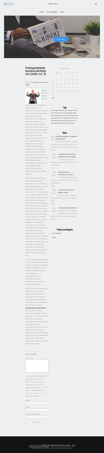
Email (27, 407)
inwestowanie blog (70, 120)
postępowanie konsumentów (35, 308)
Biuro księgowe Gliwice (57, 113)
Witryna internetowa (32, 414)
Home (42, 12)
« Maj (52, 98)
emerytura (61, 120)
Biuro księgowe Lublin (57, 115)
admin (27, 85)
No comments (43, 82)
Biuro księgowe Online (69, 115)
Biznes (62, 12)
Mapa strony (53, 3)
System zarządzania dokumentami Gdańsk (62, 123)
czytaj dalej (61, 39)
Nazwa (28, 400)
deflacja (56, 120)
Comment (29, 358)
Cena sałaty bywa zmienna (67, 208)
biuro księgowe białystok (57, 110)
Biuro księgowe (52, 12)
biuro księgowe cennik (71, 110)
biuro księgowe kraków (70, 113)
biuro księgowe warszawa (68, 118)
